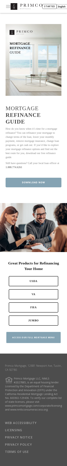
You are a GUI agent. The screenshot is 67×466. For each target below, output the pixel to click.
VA (33, 294)
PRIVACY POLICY (18, 445)
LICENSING (13, 430)
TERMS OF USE (17, 452)
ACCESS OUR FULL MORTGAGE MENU (33, 337)
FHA (33, 307)
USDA (34, 281)
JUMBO (33, 320)
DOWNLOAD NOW (33, 182)
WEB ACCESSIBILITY (21, 423)
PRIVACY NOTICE (19, 437)
